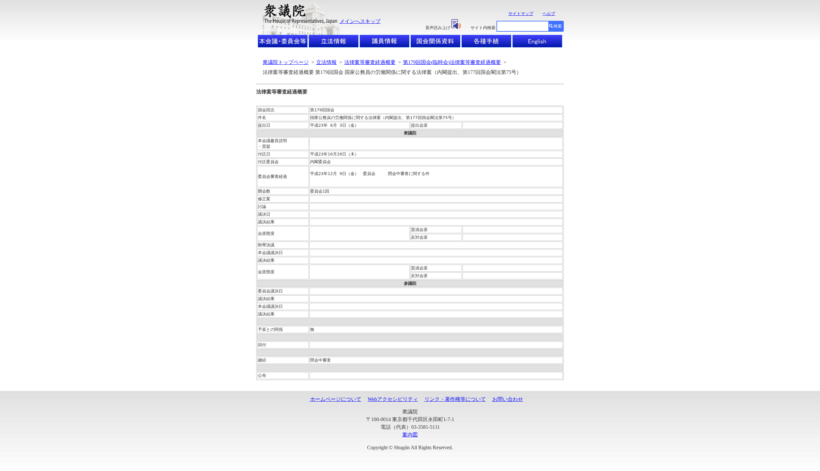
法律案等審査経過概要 (370, 62)
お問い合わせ (507, 399)
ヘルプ (549, 13)
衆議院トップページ (286, 62)
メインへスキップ (360, 21)
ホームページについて (335, 399)
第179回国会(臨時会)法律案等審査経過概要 (452, 62)
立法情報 (326, 62)
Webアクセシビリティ (393, 399)
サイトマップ (520, 13)
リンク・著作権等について (455, 399)
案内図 (410, 434)
